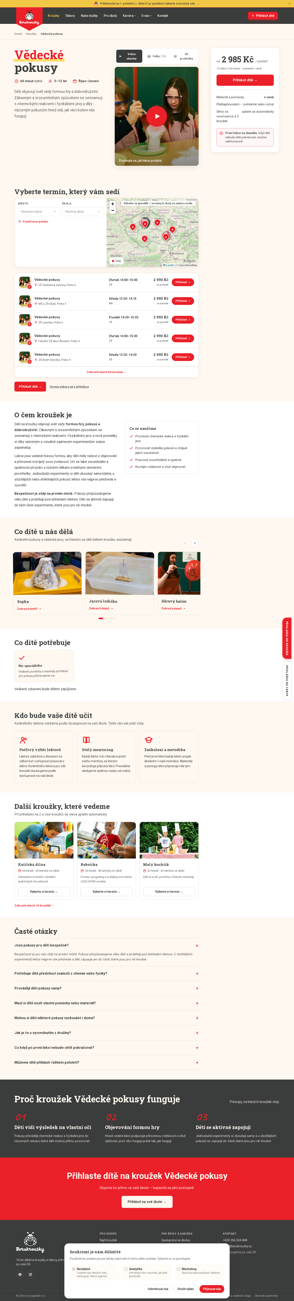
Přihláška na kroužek (286, 638)
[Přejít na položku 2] (105, 618)
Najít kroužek (108, 1240)
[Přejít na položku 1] (101, 618)
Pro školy (110, 15)
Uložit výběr (185, 1289)
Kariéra (129, 15)
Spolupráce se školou (175, 1240)
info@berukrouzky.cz (237, 1246)
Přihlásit (184, 283)
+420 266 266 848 (235, 1240)
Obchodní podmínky (266, 1295)
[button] (145, 223)
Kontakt (162, 15)
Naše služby (89, 15)
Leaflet (170, 265)
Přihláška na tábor (286, 680)
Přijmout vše (212, 1289)
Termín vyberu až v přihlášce (69, 386)
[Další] (195, 543)
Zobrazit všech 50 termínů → (107, 372)
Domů (18, 33)
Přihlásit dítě (265, 15)
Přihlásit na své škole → (147, 1202)
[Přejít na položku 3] (108, 618)
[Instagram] (30, 1274)
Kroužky (53, 15)
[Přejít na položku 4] (111, 618)
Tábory (70, 15)
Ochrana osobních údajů (236, 1295)
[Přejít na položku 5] (114, 618)
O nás (146, 15)
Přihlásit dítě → (30, 387)
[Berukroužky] (29, 19)
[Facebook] (20, 1274)
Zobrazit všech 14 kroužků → (34, 905)
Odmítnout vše (158, 1289)
